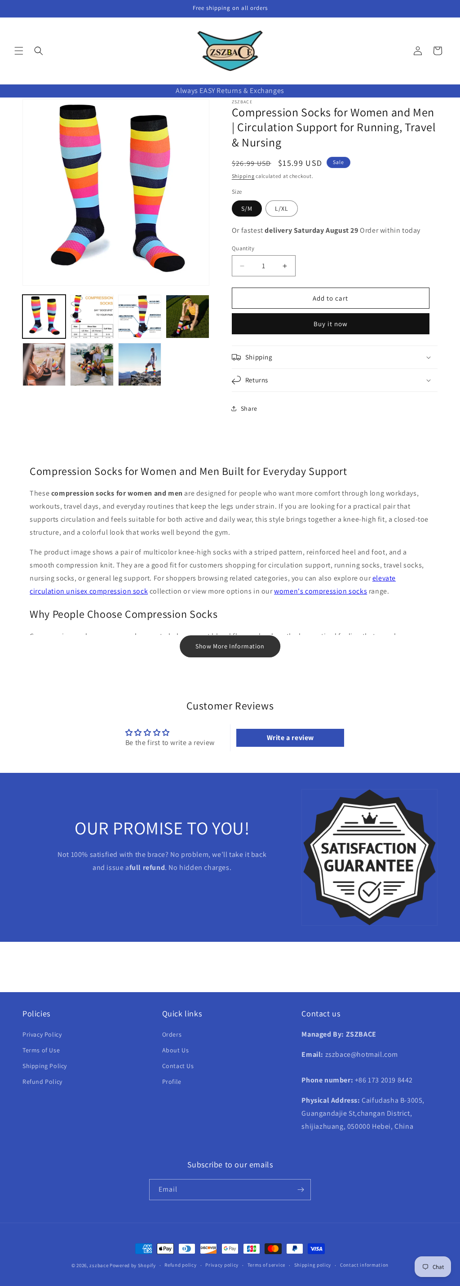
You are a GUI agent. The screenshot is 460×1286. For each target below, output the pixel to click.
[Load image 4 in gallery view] (187, 316)
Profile (171, 1082)
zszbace (98, 1265)
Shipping (243, 176)
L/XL (281, 208)
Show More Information (230, 646)
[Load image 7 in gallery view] (139, 364)
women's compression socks (320, 591)
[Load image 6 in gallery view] (91, 364)
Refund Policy (42, 1082)
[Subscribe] (300, 1189)
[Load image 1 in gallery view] (44, 316)
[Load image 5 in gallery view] (44, 364)
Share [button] (249, 408)
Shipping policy (313, 1265)
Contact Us (178, 1066)
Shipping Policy (44, 1066)
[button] (19, 51)
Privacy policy (222, 1265)
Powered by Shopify (133, 1265)
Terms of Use (41, 1050)
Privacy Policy (42, 1034)
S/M (246, 208)
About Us (175, 1050)
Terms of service (266, 1265)
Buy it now (331, 323)
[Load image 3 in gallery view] (139, 316)
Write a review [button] (290, 737)
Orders (172, 1034)
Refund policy (180, 1265)
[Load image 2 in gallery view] (91, 316)
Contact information (364, 1265)
